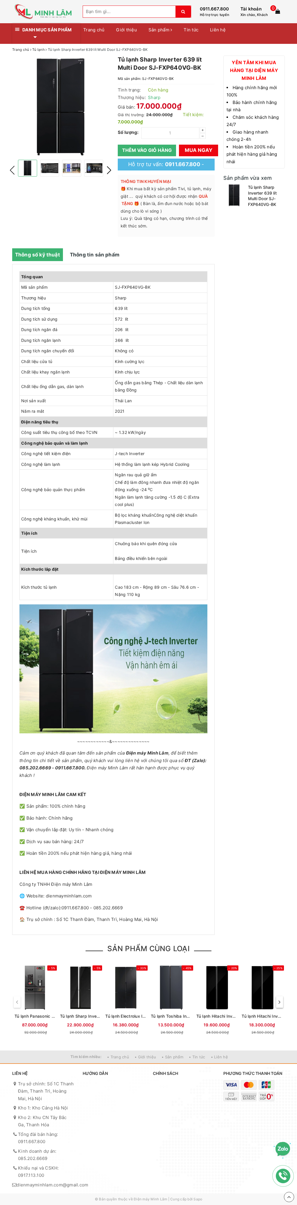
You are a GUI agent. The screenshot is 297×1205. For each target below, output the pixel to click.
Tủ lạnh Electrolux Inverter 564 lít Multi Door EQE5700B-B (125, 1016)
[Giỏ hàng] (277, 11)
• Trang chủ (118, 1057)
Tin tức (191, 30)
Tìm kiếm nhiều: (86, 1056)
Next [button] (109, 170)
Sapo (197, 1199)
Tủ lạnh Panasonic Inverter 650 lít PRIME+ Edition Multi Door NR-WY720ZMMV (35, 1016)
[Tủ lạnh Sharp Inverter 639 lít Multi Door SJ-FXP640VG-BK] (234, 195)
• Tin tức (197, 1057)
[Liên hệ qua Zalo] (283, 1149)
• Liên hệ (219, 1057)
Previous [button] (12, 170)
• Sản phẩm (172, 1057)
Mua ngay (198, 150)
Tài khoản (251, 9)
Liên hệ (218, 30)
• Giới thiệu (145, 1057)
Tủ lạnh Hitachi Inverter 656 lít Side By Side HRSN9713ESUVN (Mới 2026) (262, 1016)
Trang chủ (93, 30)
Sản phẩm (159, 30)
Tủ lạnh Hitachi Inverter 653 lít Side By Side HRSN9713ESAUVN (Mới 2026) (216, 1016)
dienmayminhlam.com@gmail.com (52, 1185)
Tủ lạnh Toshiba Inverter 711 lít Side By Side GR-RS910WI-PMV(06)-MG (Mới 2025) (171, 1016)
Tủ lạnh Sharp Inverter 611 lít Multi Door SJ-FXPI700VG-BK (80, 1016)
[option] (60, 106)
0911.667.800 (214, 9)
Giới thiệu (126, 30)
